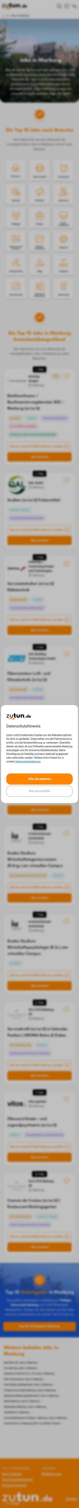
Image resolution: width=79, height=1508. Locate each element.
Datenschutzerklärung (27, 761)
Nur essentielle (39, 791)
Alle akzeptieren (39, 779)
